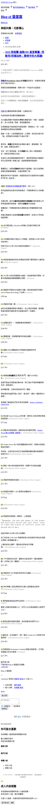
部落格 (7, 40)
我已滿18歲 (5, 803)
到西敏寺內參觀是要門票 (15, 186)
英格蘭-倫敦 (18, 687)
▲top (3, 691)
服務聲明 (23, 777)
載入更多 (4, 695)
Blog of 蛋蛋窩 (11, 17)
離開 (12, 803)
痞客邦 (16, 679)
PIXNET (10, 775)
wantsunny (4, 667)
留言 (21, 679)
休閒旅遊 (18, 33)
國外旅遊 (17, 685)
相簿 (7, 38)
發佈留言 (4, 709)
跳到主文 (4, 23)
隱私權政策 (38, 775)
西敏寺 (3, 111)
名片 (7, 43)
